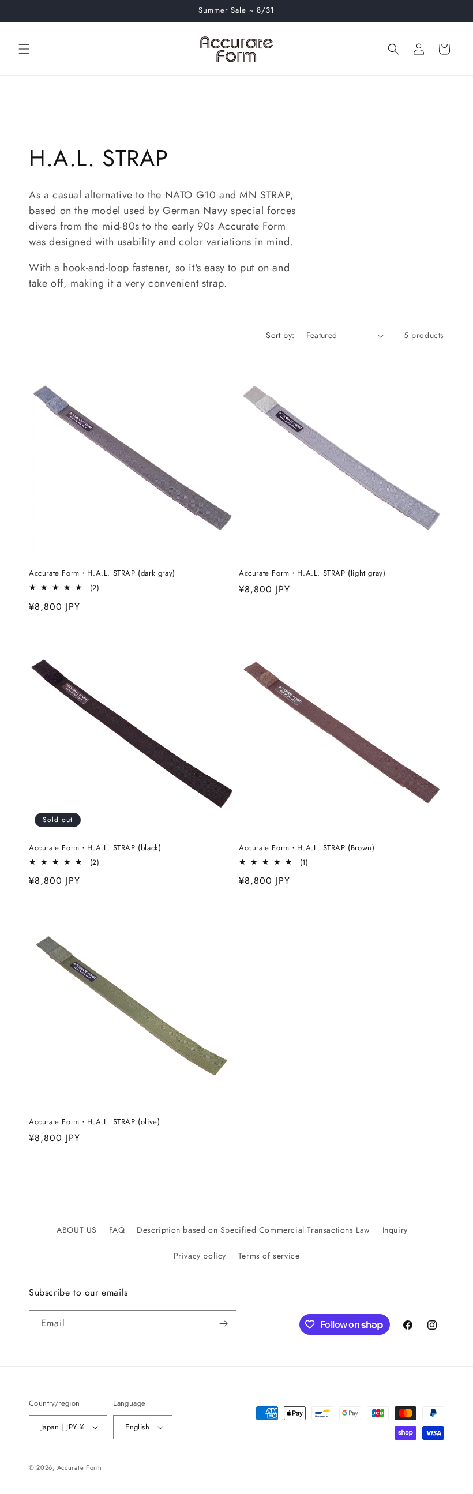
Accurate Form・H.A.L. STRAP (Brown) (306, 848)
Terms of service (269, 1256)
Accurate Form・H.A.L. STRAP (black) (95, 848)
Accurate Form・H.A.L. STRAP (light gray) (312, 574)
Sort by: (280, 335)
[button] (24, 49)
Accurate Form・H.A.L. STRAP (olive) (94, 1122)
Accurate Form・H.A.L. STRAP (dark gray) (102, 574)
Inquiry (395, 1230)
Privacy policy (200, 1256)
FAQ (117, 1230)
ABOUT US (77, 1230)
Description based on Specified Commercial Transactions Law (253, 1230)
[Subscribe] (223, 1323)
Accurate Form (79, 1467)
